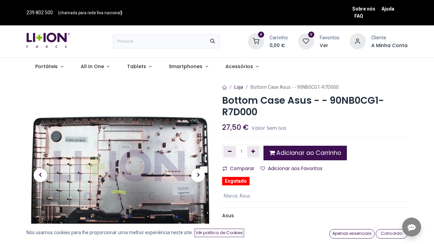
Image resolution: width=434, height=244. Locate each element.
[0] (256, 41)
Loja (238, 87)
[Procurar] (212, 41)
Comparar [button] (242, 168)
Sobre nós (363, 9)
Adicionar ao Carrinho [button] (308, 153)
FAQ (358, 16)
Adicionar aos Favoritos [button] (295, 168)
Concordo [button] (391, 233)
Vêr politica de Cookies (219, 233)
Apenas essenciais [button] (352, 233)
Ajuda (387, 9)
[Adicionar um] (253, 151)
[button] (40, 175)
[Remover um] (229, 151)
